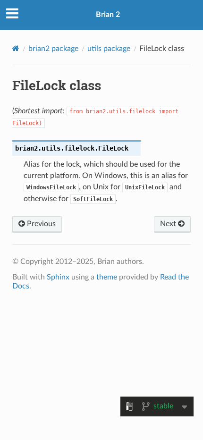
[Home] (15, 48)
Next (169, 224)
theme (106, 277)
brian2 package (53, 48)
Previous (40, 224)
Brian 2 (108, 14)
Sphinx (58, 277)
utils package (108, 48)
